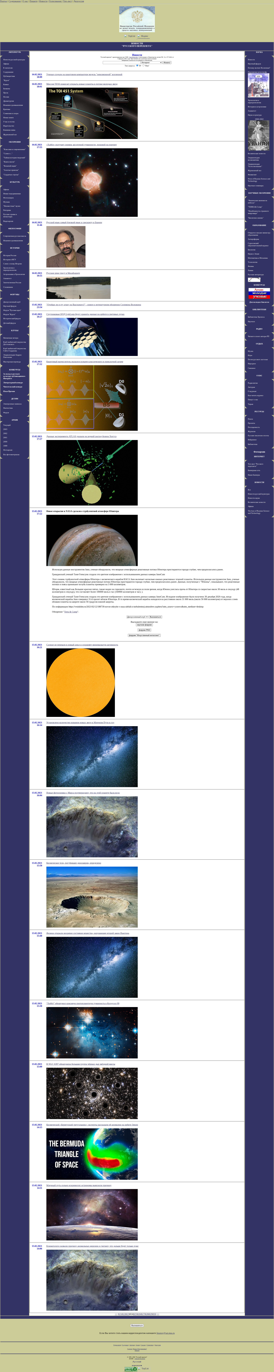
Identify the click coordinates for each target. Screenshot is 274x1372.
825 (135, 1314)
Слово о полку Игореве (12, 264)
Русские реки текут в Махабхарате (63, 273)
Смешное (251, 368)
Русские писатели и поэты (258, 435)
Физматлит (252, 175)
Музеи (250, 351)
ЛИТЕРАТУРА (15, 52)
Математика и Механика (258, 258)
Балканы (6, 88)
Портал (3, 1)
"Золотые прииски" (11, 170)
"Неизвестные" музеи (11, 206)
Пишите (34, 1)
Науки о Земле (253, 254)
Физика (251, 266)
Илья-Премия (9, 391)
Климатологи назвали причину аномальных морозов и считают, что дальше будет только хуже (92, 1246)
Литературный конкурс (13, 382)
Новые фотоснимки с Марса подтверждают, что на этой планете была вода (83, 793)
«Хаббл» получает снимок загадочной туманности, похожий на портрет (81, 144)
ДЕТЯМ (14, 399)
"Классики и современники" (14, 149)
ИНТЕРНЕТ (259, 456)
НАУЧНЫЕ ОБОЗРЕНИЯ (259, 193)
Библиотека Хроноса (256, 317)
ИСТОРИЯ (14, 248)
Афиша (6, 64)
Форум (6, 412)
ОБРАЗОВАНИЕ (259, 225)
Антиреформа (253, 239)
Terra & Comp (70, 612)
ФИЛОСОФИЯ (14, 229)
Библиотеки (252, 444)
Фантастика (8, 408)
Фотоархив (7, 450)
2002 (5, 433)
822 (123, 1314)
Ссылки (143, 1345)
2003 (5, 429)
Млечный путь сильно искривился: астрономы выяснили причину (78, 1185)
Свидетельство (133, 57)
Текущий (7, 425)
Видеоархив (8, 221)
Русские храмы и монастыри (10, 215)
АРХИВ (15, 420)
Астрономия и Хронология (14, 274)
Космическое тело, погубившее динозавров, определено (73, 863)
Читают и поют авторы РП (258, 336)
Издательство (8, 126)
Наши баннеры (254, 475)
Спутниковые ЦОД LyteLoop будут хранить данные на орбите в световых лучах (85, 314)
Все (249, 490)
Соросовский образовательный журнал (258, 244)
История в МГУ (9, 259)
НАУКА (259, 52)
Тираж (250, 404)
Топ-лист (67, 1)
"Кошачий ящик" (10, 166)
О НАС (259, 376)
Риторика (7, 210)
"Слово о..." (7, 153)
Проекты (251, 423)
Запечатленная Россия (12, 282)
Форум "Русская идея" (12, 310)
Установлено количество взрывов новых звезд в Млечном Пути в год (80, 722)
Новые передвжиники (12, 194)
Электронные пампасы (12, 404)
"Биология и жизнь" (255, 218)
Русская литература (256, 274)
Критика (6, 109)
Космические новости (256, 153)
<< (116, 1314)
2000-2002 (259, 119)
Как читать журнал (255, 395)
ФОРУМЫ (14, 294)
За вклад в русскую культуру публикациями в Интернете (14, 376)
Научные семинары (255, 186)
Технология (252, 262)
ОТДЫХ (259, 344)
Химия (250, 270)
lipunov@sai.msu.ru (166, 1333)
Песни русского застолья (258, 359)
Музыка (6, 202)
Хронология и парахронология (9, 269)
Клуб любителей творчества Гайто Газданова (14, 349)
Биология (251, 250)
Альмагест (7, 278)
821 (119, 1314)
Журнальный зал (10, 134)
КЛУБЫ (14, 330)
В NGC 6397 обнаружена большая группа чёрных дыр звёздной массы (80, 1064)
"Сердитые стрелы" (11, 175)
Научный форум (9, 306)
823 (127, 1314)
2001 (5, 437)
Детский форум (9, 323)
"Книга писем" (9, 162)
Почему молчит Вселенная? (259, 68)
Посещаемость (254, 427)
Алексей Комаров (140, 1358)
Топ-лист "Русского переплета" (255, 465)
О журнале (252, 391)
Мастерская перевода (12, 362)
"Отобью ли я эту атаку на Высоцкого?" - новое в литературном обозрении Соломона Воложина (93, 304)
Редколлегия (253, 383)
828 (146, 1314)
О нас (25, 1)
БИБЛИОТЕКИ (259, 309)
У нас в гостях (9, 122)
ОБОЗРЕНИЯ (15, 142)
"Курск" (6, 80)
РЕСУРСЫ (259, 411)
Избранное (252, 440)
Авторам (251, 387)
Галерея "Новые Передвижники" (137, 1349)
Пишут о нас (253, 399)
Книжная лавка (9, 130)
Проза (5, 93)
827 (143, 1314)
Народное (252, 364)
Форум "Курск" (9, 314)
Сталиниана (8, 287)
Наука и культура (255, 115)
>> (158, 1314)
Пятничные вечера (10, 338)
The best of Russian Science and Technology (258, 512)
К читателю (8, 68)
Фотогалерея (8, 198)
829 (150, 1314)
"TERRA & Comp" (255, 207)
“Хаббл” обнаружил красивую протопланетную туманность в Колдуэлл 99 (82, 1003)
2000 (5, 442)
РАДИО (259, 329)
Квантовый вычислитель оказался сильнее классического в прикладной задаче (84, 361)
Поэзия (6, 97)
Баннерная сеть (254, 470)
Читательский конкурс (12, 387)
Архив (138, 1345)
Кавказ (6, 84)
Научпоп (251, 321)
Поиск (250, 419)
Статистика (150, 1345)
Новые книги (8, 117)
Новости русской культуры (14, 60)
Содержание (15, 1)
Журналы (251, 431)
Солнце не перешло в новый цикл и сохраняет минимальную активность (82, 645)
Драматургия (8, 101)
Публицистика (9, 76)
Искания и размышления (13, 105)
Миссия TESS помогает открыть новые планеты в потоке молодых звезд (81, 84)
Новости (43, 1)
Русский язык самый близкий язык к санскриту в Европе (74, 222)
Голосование (55, 1)
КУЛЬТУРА (15, 182)
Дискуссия (78, 1)
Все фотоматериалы (11, 454)
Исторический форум (12, 318)
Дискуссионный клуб (11, 302)
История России (9, 255)
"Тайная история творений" (14, 158)
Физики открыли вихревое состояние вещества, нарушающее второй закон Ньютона (87, 933)
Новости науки (254, 498)
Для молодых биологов (259, 302)
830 (154, 1314)
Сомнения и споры (10, 113)
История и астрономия (257, 107)
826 (139, 1314)
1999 (5, 446)
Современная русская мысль (14, 236)
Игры (250, 355)
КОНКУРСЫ (14, 370)
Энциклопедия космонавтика (254, 159)
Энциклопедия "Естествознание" (255, 165)
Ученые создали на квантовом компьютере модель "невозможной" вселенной (84, 74)
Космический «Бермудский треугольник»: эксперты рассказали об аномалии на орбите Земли (92, 1125)
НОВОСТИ (259, 482)
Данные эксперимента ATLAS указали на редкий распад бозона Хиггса (81, 436)
